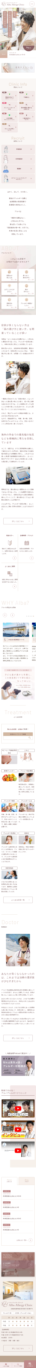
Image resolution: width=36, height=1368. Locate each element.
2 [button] (28, 616)
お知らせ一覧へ (22, 1240)
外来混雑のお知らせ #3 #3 (17, 54)
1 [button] (26, 616)
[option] (15, 642)
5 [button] (33, 616)
